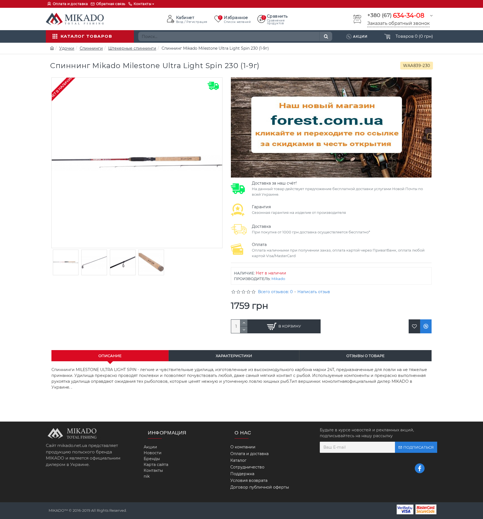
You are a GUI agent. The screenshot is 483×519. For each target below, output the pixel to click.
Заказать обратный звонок (398, 23)
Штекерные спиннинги (132, 48)
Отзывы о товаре (365, 355)
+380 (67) (395, 15)
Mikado (278, 278)
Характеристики (234, 355)
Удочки (66, 48)
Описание (110, 355)
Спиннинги (91, 48)
